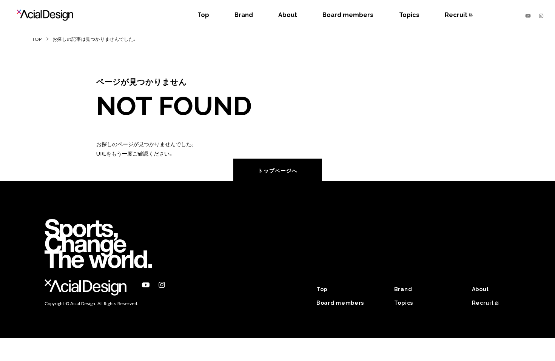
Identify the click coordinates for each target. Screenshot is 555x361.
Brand (243, 15)
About (287, 15)
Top (203, 15)
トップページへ (278, 170)
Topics (409, 15)
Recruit (456, 15)
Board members (347, 15)
